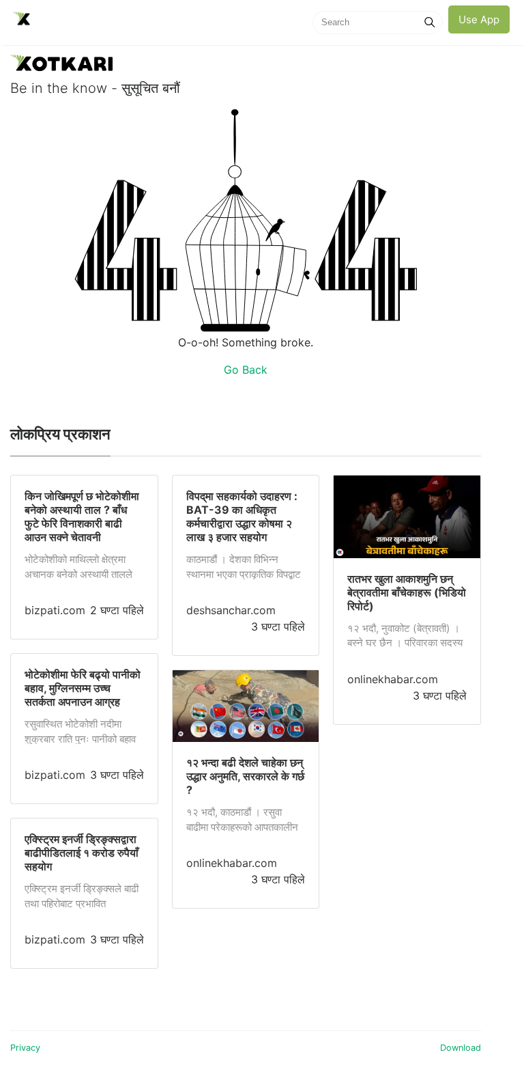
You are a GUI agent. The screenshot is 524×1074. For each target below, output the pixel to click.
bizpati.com (55, 610)
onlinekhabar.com (231, 863)
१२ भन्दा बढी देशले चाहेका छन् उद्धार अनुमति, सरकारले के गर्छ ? (245, 776)
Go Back (245, 369)
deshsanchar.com (231, 610)
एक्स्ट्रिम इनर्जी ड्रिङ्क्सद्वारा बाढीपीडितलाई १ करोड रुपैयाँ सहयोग (82, 852)
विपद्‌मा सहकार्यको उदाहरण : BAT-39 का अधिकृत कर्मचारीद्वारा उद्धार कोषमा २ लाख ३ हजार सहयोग (241, 516)
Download (460, 1048)
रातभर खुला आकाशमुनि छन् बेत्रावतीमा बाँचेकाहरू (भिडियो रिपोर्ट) (406, 592)
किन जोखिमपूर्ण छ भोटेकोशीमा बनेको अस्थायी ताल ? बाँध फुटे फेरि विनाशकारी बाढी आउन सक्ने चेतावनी (82, 516)
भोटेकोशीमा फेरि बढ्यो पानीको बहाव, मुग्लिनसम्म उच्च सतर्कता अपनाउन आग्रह (83, 687)
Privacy (25, 1048)
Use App (478, 19)
